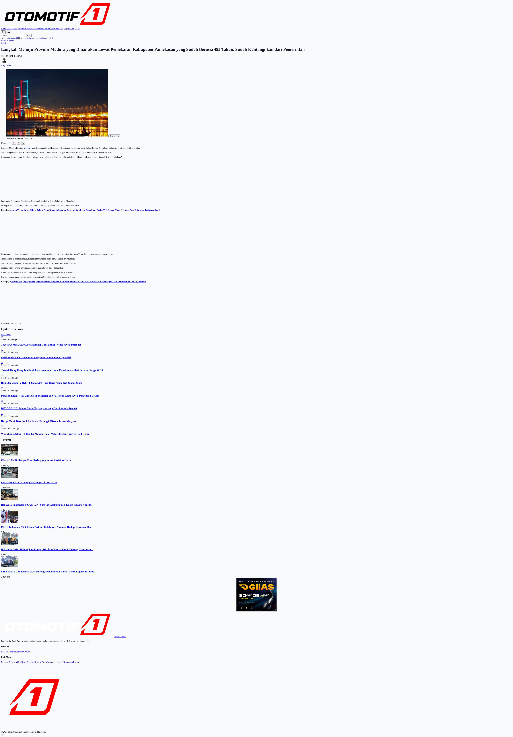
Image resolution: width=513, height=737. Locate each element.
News (14, 29)
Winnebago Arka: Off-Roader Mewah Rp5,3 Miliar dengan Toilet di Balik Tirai (45, 433)
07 (2, 413)
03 (2, 362)
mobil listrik (48, 38)
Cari (28, 35)
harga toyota (29, 38)
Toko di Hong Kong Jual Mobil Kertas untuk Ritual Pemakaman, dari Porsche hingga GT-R (52, 370)
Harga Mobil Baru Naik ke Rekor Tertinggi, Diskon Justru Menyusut (39, 421)
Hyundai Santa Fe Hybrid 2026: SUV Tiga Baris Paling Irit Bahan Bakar (41, 382)
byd (20, 38)
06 (2, 401)
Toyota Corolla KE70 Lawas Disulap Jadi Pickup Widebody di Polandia (41, 344)
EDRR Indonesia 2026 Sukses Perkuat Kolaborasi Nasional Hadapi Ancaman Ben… (47, 527)
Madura (27, 148)
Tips (34, 29)
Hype (77, 29)
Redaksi (4, 652)
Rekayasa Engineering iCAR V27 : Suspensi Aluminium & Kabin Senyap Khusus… (47, 504)
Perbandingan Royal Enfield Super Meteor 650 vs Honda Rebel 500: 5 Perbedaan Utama (50, 395)
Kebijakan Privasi (22, 652)
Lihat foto (114, 136)
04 (2, 375)
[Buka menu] (8, 32)
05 (2, 388)
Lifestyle (50, 29)
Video (18, 662)
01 (2, 337)
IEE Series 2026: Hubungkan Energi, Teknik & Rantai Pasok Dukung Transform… (47, 549)
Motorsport (41, 29)
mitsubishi (13, 38)
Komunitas (58, 29)
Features (21, 29)
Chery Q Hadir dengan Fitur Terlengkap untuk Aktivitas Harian (36, 460)
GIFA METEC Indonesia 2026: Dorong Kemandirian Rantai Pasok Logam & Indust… (49, 571)
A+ (23, 143)
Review (28, 29)
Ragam (67, 29)
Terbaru (12, 662)
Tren (72, 29)
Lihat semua (6, 335)
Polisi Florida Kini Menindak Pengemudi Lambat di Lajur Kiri (36, 357)
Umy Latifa (6, 65)
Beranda (4, 40)
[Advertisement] (256, 179)
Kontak (11, 652)
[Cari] (3, 32)
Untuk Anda (6, 29)
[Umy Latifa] (4, 63)
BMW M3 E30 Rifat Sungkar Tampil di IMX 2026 (29, 482)
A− (14, 143)
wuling (39, 38)
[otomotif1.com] (57, 26)
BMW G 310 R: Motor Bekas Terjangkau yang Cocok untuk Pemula (39, 408)
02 (2, 350)
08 (2, 426)
